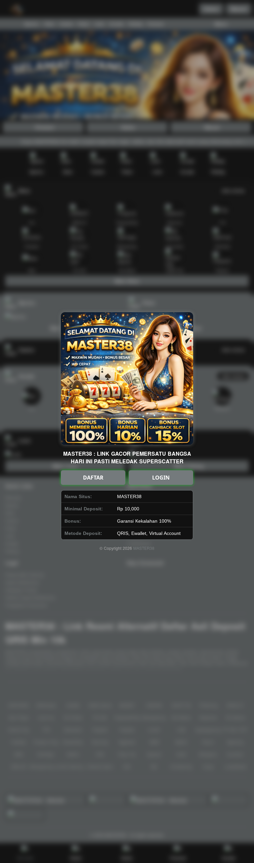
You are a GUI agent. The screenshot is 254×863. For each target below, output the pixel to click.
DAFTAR (93, 477)
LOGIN (161, 477)
